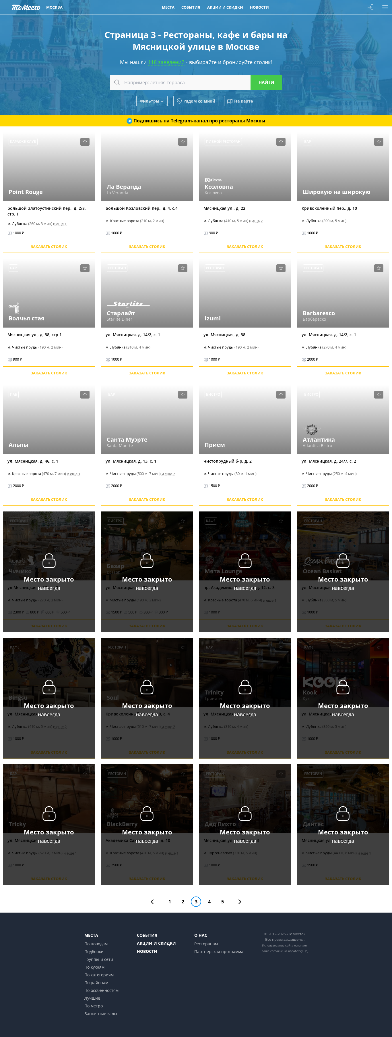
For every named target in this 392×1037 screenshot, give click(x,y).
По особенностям (101, 990)
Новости (259, 7)
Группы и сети (98, 959)
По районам (96, 982)
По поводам (96, 943)
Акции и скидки (225, 7)
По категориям (99, 975)
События (190, 7)
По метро (93, 1006)
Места (168, 7)
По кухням (94, 967)
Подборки (94, 951)
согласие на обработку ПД (289, 951)
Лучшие (92, 998)
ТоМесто (26, 7)
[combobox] (196, 82)
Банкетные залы (100, 1013)
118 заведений (166, 62)
